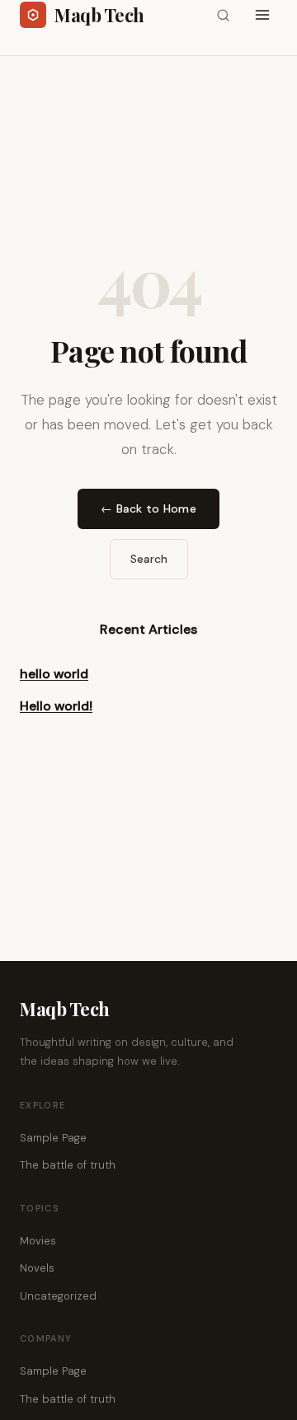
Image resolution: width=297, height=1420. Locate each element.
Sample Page (53, 1138)
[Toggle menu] (262, 15)
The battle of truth (68, 1165)
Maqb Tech (65, 1008)
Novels (37, 1268)
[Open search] (223, 15)
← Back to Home (148, 508)
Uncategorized (58, 1296)
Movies (38, 1241)
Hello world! (56, 706)
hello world (54, 673)
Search (148, 558)
